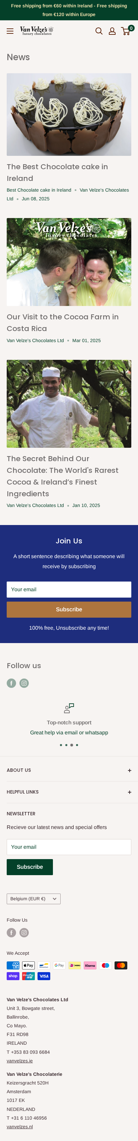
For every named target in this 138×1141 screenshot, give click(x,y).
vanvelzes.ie (20, 1060)
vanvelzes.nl (20, 1126)
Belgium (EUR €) (28, 898)
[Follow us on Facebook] (11, 683)
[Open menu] (10, 31)
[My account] (112, 31)
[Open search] (99, 31)
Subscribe (69, 609)
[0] (126, 31)
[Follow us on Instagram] (24, 683)
